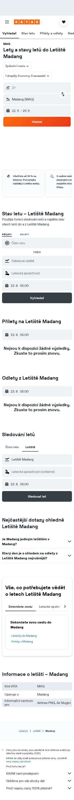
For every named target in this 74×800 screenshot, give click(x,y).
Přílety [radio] (7, 234)
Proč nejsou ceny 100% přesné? (29, 788)
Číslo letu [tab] (12, 447)
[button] (7, 21)
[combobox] (41, 261)
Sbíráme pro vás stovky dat (25, 781)
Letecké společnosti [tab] (53, 606)
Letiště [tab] (30, 447)
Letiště (36, 730)
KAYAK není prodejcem (22, 773)
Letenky (23, 730)
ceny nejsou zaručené (18, 761)
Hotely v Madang (22, 641)
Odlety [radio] (24, 234)
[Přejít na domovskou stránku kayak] (27, 21)
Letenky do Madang (24, 636)
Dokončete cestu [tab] (20, 606)
